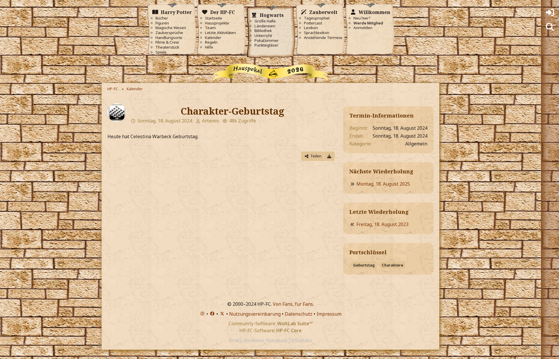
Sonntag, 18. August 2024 (164, 121)
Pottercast (313, 23)
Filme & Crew (167, 42)
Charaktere (392, 265)
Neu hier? (362, 18)
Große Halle (265, 21)
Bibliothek (263, 30)
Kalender (213, 37)
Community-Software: (271, 323)
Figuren (162, 23)
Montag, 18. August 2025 (383, 184)
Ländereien (264, 26)
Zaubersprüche (169, 32)
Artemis (210, 121)
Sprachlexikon (316, 32)
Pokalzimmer (266, 40)
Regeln (211, 42)
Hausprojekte (217, 23)
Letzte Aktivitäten (220, 32)
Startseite (213, 18)
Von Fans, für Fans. (293, 304)
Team (210, 27)
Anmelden (362, 27)
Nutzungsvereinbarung (255, 314)
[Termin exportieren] (329, 156)
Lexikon (311, 27)
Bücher (161, 18)
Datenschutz (298, 314)
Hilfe (209, 47)
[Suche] (550, 27)
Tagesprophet (317, 18)
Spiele (161, 52)
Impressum (329, 314)
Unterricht (263, 35)
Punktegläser (266, 45)
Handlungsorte (168, 37)
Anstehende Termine (323, 37)
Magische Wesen (170, 27)
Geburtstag (364, 265)
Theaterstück (167, 47)
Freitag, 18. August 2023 (382, 224)
